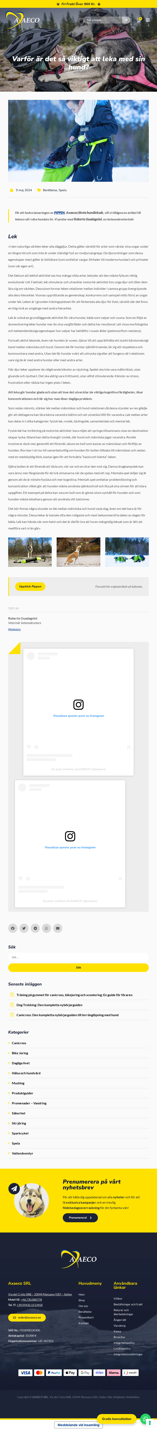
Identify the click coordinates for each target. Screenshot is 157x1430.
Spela (63, 190)
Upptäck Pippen (30, 586)
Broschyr (119, 1337)
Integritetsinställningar (128, 1354)
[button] (12, 928)
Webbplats (14, 629)
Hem (81, 1294)
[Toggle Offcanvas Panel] (145, 20)
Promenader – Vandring (29, 1103)
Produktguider (22, 1093)
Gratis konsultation (116, 1419)
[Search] (126, 20)
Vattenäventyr (22, 1153)
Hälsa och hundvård (26, 1073)
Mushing (18, 1083)
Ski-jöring (19, 1123)
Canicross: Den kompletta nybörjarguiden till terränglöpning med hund (68, 1015)
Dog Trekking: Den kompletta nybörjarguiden (49, 1005)
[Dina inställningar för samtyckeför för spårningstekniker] (150, 1423)
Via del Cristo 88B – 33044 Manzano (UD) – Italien (40, 1294)
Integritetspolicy (124, 1342)
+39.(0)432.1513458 (30, 1305)
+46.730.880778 (31, 1299)
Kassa (117, 1331)
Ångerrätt (120, 1320)
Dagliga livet (21, 1063)
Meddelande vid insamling (78, 1425)
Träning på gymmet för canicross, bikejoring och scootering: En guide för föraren (74, 995)
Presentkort (86, 1317)
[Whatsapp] (145, 1419)
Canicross (19, 1043)
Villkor (118, 1298)
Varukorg (120, 1325)
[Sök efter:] (78, 957)
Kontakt (83, 1323)
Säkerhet (18, 1113)
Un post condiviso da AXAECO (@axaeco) (78, 769)
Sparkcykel (20, 1133)
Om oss (83, 1306)
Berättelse (50, 190)
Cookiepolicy (122, 1348)
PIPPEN (59, 212)
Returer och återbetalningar (123, 1312)
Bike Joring (20, 1053)
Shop (81, 1300)
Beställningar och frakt (128, 1304)
